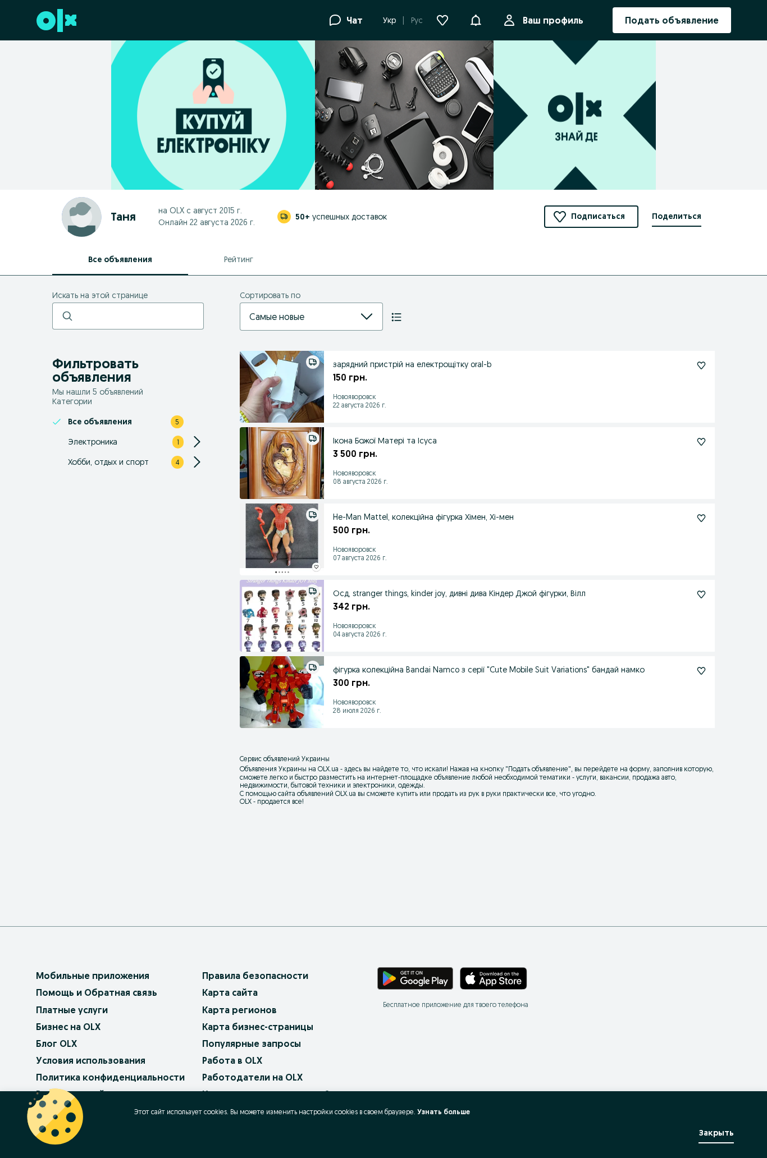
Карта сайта (230, 992)
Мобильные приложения (92, 975)
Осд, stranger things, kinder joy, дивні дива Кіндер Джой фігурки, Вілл (459, 593)
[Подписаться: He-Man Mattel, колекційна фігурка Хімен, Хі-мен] (701, 518)
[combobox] (297, 316)
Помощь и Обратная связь (96, 992)
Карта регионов (239, 1009)
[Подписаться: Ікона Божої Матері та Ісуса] (701, 441)
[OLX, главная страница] (56, 20)
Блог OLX (56, 1043)
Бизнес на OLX (68, 1026)
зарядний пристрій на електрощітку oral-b (412, 364)
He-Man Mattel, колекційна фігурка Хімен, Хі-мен (423, 517)
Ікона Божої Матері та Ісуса (385, 441)
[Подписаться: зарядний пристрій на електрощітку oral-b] (701, 365)
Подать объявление (538, 769)
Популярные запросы (251, 1043)
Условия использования (90, 1060)
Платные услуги (72, 1009)
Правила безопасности (255, 975)
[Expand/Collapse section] (197, 441)
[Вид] (396, 317)
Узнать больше (443, 1111)
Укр (389, 20)
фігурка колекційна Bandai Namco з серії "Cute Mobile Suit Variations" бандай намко (489, 670)
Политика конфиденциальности (110, 1077)
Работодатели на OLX (252, 1077)
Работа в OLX (232, 1060)
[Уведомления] (475, 20)
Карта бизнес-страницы (257, 1026)
